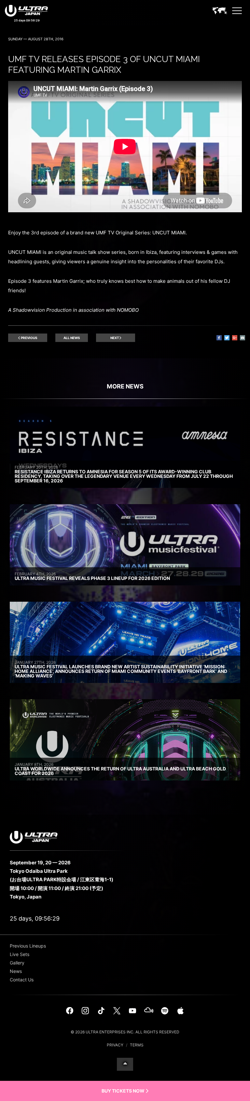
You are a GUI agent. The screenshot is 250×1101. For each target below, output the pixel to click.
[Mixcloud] (149, 1010)
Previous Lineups (28, 946)
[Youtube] (132, 1010)
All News (71, 338)
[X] (117, 1010)
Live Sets (19, 954)
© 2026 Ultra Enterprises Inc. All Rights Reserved (125, 1031)
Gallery (17, 962)
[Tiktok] (101, 1010)
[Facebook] (69, 1010)
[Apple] (180, 1010)
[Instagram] (85, 1010)
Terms (137, 1044)
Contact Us (22, 979)
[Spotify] (165, 1010)
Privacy (115, 1044)
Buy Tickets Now (124, 1091)
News (16, 971)
